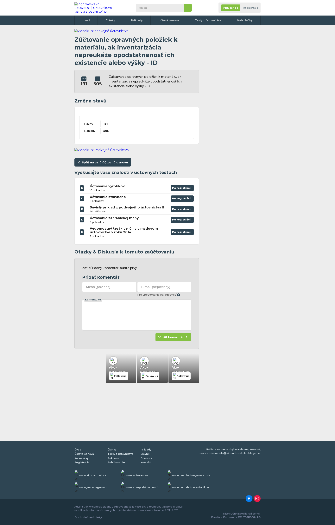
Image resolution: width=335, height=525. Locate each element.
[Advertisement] (231, 87)
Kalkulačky (245, 20)
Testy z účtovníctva (208, 20)
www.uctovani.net (137, 475)
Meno (98, 287)
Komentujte (93, 299)
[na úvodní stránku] (94, 8)
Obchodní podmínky (88, 517)
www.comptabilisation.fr (142, 487)
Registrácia (250, 7)
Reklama (113, 458)
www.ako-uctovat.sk (92, 475)
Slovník (145, 453)
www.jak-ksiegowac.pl (94, 487)
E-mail (155, 287)
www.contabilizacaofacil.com (192, 487)
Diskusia (146, 458)
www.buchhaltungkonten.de (191, 475)
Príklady (137, 20)
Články (110, 20)
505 (97, 84)
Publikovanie (116, 462)
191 (84, 84)
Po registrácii (182, 187)
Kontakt (146, 462)
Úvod (86, 20)
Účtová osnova (169, 20)
